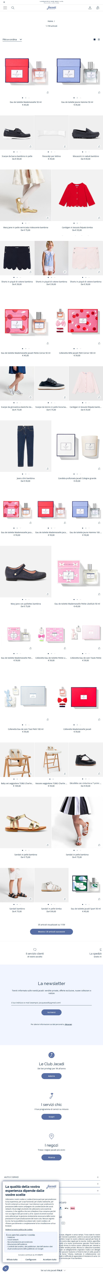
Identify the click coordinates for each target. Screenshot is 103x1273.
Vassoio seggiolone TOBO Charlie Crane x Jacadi (52, 783)
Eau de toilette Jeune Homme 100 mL (86, 532)
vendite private (70, 1248)
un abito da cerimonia (60, 1258)
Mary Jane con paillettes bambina (26, 603)
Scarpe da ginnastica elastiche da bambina (17, 407)
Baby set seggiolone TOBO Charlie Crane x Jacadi (17, 783)
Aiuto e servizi (11, 1177)
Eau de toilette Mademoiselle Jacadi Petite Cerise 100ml (17, 532)
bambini (97, 1237)
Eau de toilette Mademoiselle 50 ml (26, 102)
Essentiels (96, 1248)
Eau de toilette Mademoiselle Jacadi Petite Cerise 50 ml (25, 353)
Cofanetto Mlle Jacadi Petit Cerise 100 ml (77, 353)
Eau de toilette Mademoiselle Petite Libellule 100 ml (17, 658)
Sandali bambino (17, 908)
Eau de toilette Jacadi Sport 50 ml (86, 908)
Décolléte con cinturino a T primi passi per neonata (86, 783)
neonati (65, 1237)
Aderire (51, 1076)
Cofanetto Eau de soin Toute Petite (85, 658)
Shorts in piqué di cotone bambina (17, 281)
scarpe (61, 1235)
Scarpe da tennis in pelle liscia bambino (52, 407)
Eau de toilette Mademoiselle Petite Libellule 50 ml (77, 603)
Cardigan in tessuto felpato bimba (77, 227)
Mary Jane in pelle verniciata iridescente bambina (25, 227)
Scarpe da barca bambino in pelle (17, 156)
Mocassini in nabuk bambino (86, 156)
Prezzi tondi (94, 1243)
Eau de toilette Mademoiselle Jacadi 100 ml (52, 532)
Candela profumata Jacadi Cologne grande (77, 478)
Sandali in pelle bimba (51, 908)
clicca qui (68, 1024)
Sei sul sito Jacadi (51, 1270)
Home (50, 21)
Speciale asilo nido (51, 2)
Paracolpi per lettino (51, 156)
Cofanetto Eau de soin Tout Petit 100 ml (25, 729)
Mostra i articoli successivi (51, 931)
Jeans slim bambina (26, 478)
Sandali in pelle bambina (25, 854)
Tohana (70, 1254)
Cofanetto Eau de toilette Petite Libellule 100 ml (52, 658)
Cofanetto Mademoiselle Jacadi (77, 729)
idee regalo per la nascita (76, 1241)
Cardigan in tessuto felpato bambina (86, 407)
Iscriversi (51, 1012)
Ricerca (51, 1157)
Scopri (51, 1116)
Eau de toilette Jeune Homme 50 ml (77, 102)
